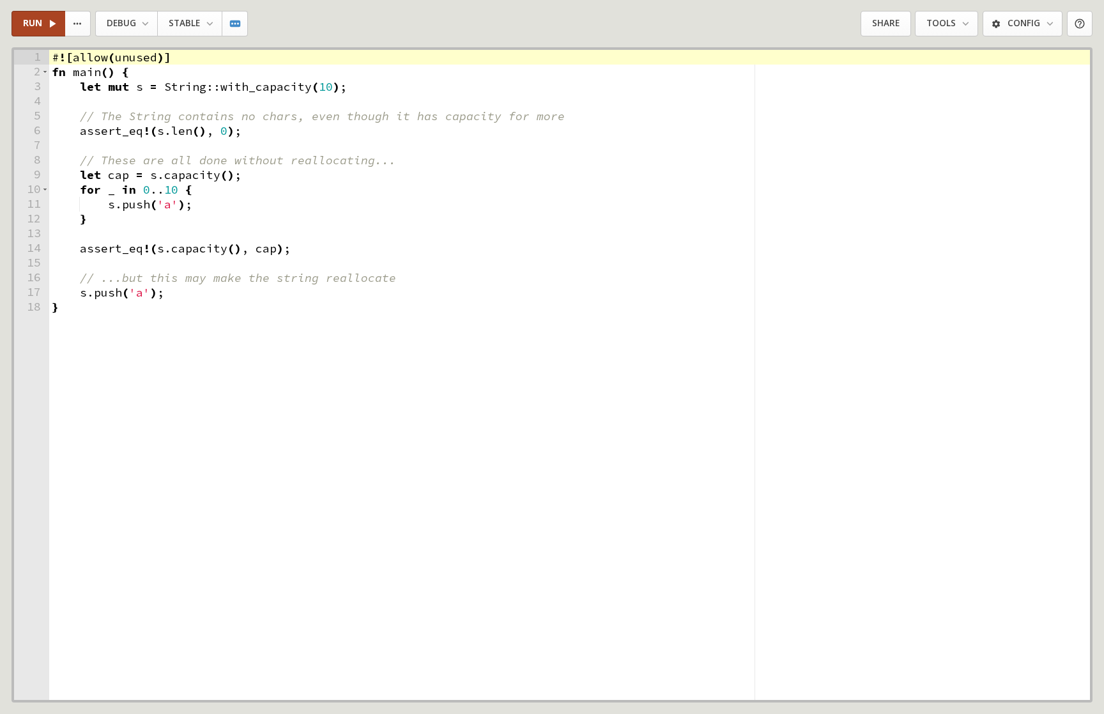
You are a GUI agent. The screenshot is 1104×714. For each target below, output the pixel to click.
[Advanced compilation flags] (235, 24)
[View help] (1080, 24)
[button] (45, 72)
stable (184, 23)
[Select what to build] (78, 24)
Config (1024, 23)
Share (886, 23)
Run (32, 23)
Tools (941, 23)
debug (121, 23)
